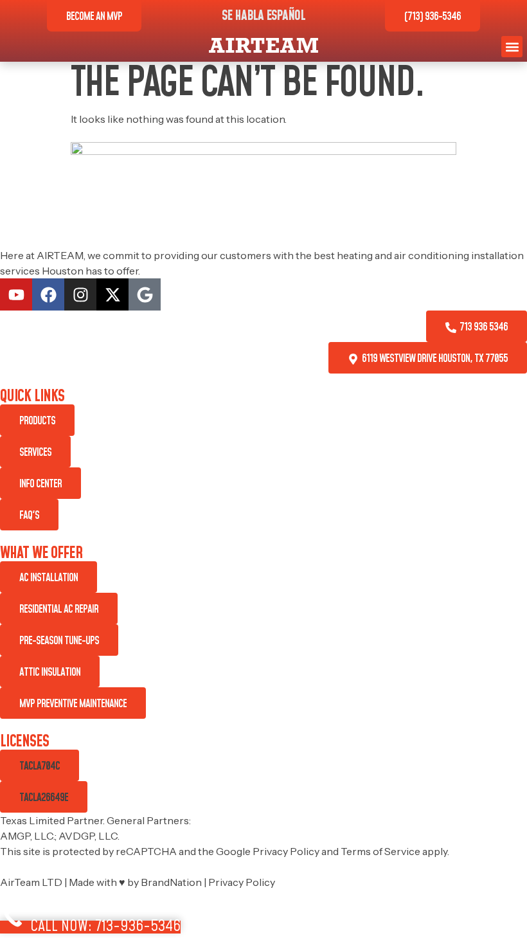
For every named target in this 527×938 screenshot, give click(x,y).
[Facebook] (48, 294)
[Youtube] (16, 294)
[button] (512, 46)
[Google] (145, 294)
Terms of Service (380, 851)
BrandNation (171, 882)
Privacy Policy (286, 851)
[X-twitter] (112, 294)
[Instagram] (80, 294)
